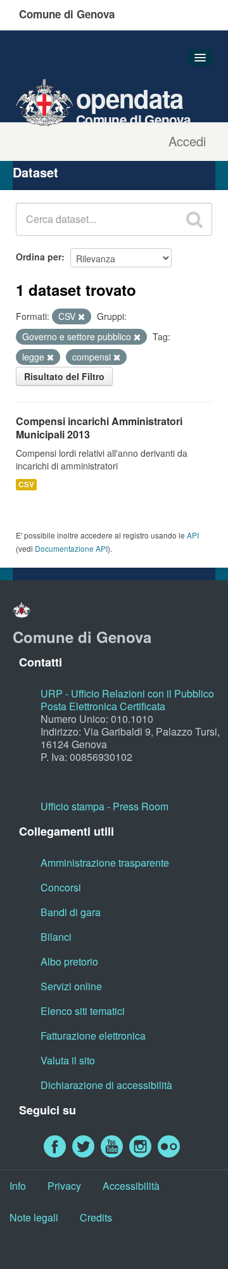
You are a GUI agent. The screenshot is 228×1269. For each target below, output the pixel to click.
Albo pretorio (69, 961)
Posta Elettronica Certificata (103, 706)
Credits (96, 1217)
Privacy (64, 1185)
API (193, 535)
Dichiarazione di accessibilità (106, 1085)
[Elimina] (81, 317)
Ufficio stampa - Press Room (104, 806)
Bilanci (56, 936)
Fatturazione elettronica (93, 1035)
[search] (194, 219)
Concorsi (61, 887)
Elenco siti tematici (83, 1011)
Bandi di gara (71, 912)
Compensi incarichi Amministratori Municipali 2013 (99, 428)
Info (18, 1185)
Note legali (34, 1217)
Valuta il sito (68, 1060)
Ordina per (38, 256)
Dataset (35, 172)
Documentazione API (71, 548)
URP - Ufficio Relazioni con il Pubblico (127, 693)
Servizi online (71, 986)
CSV (26, 484)
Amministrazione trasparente (105, 862)
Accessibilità (131, 1185)
